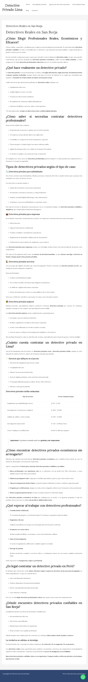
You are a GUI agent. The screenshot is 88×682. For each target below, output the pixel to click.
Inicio (28, 4)
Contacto (35, 10)
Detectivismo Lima (78, 4)
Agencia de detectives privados (59, 4)
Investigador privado (39, 4)
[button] (83, 677)
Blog (27, 10)
